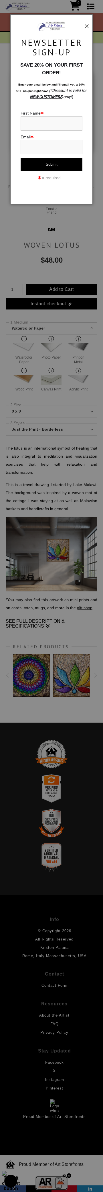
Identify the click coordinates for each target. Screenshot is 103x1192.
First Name (31, 113)
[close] (86, 26)
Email (26, 137)
